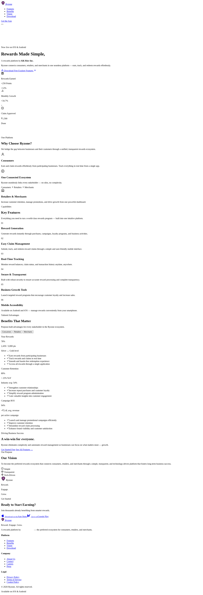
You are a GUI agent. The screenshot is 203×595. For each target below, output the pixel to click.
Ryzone (8, 520)
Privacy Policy (13, 577)
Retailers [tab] (17, 332)
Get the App (6, 21)
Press (9, 566)
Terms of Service (14, 579)
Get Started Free (8, 449)
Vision (9, 14)
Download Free (11, 70)
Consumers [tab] (6, 332)
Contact (10, 561)
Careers (10, 564)
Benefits (10, 11)
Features (10, 9)
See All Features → (24, 449)
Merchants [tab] (28, 332)
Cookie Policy (13, 582)
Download (11, 16)
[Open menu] (2, 24)
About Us (11, 559)
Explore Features (26, 70)
